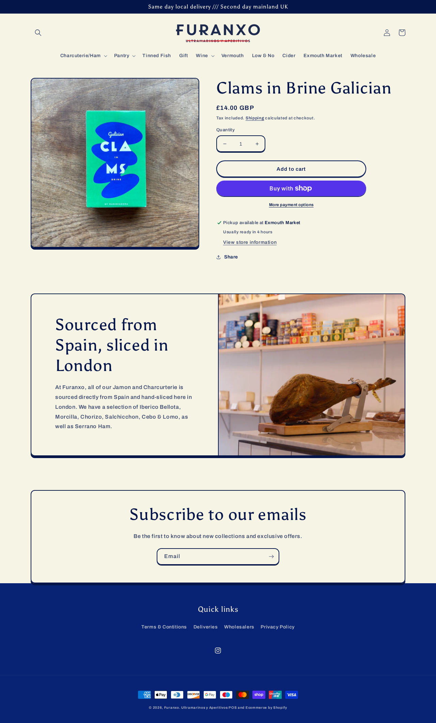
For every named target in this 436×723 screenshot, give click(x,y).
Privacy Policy (277, 626)
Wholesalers (239, 626)
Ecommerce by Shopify (266, 707)
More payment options (291, 204)
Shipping (255, 118)
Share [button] (231, 256)
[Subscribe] (271, 556)
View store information (250, 242)
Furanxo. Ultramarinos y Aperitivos (196, 707)
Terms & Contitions (164, 626)
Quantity (225, 130)
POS (233, 707)
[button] (38, 32)
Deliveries (205, 626)
